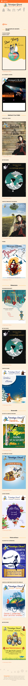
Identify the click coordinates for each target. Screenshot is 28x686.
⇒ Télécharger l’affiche (6, 71)
